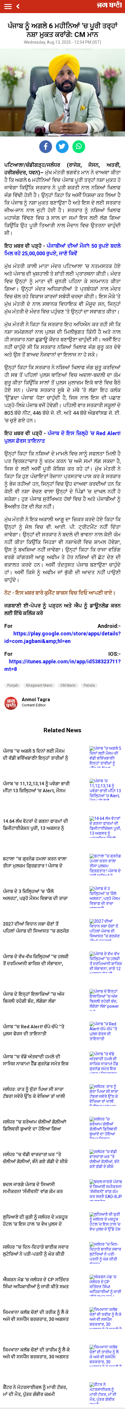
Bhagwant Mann (39, 685)
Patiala (89, 685)
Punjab (12, 685)
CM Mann (68, 685)
